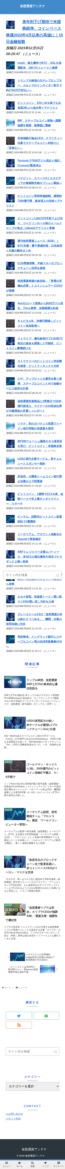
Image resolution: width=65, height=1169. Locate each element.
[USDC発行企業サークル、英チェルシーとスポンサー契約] (10, 464)
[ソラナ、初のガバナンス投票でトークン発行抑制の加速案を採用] (10, 429)
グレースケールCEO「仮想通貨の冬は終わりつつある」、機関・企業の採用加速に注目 (34, 619)
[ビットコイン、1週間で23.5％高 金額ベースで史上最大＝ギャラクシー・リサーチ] (10, 499)
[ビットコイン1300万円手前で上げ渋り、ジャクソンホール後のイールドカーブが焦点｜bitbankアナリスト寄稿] (10, 223)
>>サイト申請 (13, 1118)
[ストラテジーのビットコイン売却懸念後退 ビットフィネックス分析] (10, 366)
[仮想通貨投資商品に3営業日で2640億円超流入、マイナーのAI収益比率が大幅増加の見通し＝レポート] (10, 406)
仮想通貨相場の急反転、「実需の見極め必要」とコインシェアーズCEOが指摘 (34, 285)
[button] (56, 1052)
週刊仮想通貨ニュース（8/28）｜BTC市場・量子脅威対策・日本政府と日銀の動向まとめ (34, 245)
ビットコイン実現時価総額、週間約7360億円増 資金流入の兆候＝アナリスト (34, 200)
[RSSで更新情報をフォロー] (19, 1025)
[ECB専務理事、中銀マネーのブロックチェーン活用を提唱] (10, 268)
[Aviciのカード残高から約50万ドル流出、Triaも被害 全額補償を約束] (10, 309)
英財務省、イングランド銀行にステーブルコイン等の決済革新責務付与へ (34, 641)
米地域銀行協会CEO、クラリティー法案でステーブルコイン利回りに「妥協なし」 (34, 143)
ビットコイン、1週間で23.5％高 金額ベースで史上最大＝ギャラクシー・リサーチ (34, 499)
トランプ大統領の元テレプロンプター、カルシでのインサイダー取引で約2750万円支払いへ (34, 85)
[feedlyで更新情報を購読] (46, 1016)
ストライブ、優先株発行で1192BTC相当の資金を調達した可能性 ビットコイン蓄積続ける (34, 343)
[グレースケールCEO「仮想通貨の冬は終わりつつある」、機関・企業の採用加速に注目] (10, 619)
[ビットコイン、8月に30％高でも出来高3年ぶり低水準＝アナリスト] (10, 108)
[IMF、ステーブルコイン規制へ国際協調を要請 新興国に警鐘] (10, 126)
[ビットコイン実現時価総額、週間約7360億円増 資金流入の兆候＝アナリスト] (10, 201)
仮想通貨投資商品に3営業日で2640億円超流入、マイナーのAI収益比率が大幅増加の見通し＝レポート (34, 406)
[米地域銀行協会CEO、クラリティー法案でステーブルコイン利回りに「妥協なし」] (10, 143)
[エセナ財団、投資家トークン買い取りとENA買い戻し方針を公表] (10, 602)
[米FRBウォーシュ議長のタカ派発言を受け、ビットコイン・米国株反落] (10, 446)
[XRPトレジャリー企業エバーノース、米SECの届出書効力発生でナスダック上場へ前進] (10, 557)
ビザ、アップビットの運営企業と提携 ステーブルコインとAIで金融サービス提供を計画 (34, 383)
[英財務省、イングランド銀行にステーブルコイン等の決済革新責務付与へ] (10, 642)
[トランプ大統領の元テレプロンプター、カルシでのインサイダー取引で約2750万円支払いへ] (10, 86)
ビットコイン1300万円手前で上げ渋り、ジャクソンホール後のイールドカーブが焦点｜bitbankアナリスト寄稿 (34, 223)
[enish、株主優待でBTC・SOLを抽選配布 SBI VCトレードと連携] (10, 68)
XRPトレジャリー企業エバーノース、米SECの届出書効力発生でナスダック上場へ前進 (34, 556)
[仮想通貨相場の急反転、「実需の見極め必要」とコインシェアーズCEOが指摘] (10, 286)
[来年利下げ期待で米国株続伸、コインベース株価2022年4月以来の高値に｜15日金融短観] (10, 27)
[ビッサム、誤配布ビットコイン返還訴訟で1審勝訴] (10, 522)
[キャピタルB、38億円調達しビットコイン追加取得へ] (10, 326)
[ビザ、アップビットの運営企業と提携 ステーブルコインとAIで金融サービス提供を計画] (10, 384)
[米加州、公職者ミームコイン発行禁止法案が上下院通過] (10, 482)
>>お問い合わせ (14, 1113)
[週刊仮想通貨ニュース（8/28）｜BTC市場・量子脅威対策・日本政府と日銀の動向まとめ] (10, 246)
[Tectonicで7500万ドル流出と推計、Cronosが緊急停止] (10, 166)
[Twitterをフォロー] (19, 1016)
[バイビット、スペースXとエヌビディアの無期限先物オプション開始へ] (10, 183)
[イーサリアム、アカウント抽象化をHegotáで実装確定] (10, 539)
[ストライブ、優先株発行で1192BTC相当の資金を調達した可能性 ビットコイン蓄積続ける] (10, 344)
